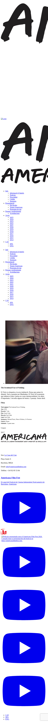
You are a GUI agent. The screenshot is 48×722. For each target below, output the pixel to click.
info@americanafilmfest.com (16, 467)
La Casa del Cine (10, 455)
